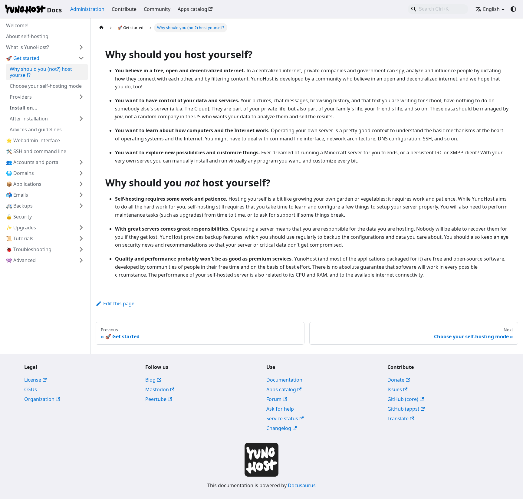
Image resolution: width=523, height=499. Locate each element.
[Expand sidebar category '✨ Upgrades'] (81, 227)
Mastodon (157, 389)
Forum (273, 399)
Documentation (284, 379)
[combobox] (438, 9)
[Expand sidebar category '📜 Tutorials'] (81, 238)
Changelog (278, 428)
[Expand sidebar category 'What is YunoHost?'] (81, 47)
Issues (394, 389)
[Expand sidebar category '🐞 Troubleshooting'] (81, 249)
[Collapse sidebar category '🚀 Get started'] (81, 58)
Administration (87, 9)
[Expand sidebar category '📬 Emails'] (81, 195)
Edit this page (118, 303)
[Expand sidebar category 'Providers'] (81, 97)
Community (157, 9)
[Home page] (101, 27)
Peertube (155, 399)
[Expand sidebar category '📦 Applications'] (81, 184)
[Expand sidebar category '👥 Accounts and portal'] (81, 162)
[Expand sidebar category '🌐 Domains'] (81, 173)
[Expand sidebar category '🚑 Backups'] (81, 206)
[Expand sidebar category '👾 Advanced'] (81, 260)
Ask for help (280, 408)
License (32, 379)
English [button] (491, 9)
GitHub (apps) (403, 408)
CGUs (30, 389)
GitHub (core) (402, 399)
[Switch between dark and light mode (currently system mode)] (513, 9)
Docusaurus (302, 485)
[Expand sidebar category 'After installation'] (81, 118)
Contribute (124, 9)
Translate (398, 418)
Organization (39, 399)
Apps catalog (192, 9)
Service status (282, 418)
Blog (150, 379)
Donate (395, 379)
